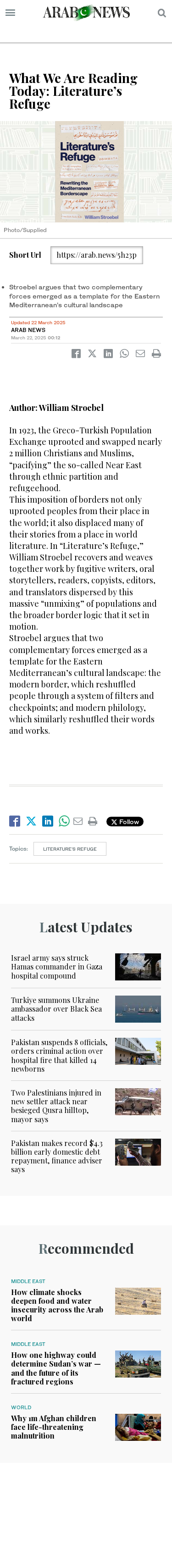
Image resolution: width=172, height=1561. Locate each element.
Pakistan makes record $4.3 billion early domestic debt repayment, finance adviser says (57, 1156)
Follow (128, 821)
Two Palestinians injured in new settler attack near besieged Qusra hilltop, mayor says (56, 1106)
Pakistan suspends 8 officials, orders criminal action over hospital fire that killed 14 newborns (59, 1055)
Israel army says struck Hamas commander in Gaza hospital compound (56, 966)
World (21, 1407)
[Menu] (10, 13)
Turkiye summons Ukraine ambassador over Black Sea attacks (56, 1008)
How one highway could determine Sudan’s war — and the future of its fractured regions (56, 1368)
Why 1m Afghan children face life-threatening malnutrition (53, 1426)
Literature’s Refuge (70, 849)
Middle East (28, 1281)
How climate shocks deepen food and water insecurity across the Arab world (57, 1305)
